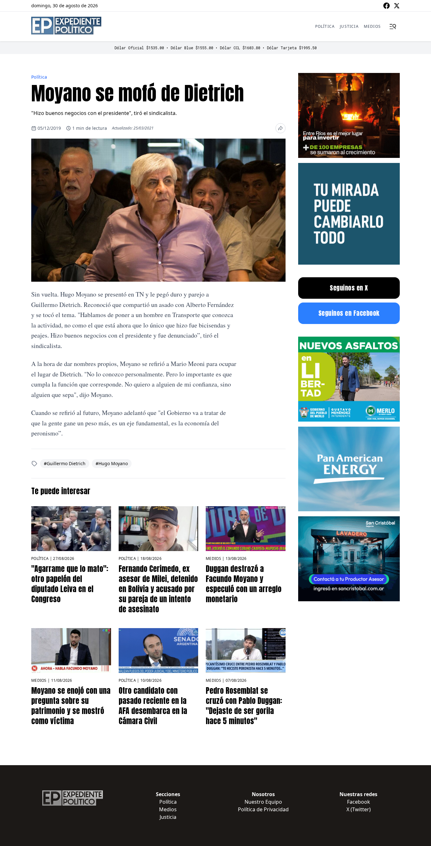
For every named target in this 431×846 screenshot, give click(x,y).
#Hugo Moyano (112, 463)
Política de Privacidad (263, 809)
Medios (372, 26)
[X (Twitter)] (396, 6)
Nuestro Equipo (263, 801)
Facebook (358, 801)
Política (325, 26)
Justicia (349, 26)
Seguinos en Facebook (349, 313)
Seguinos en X (349, 288)
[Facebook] (386, 6)
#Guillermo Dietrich (65, 463)
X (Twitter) (358, 809)
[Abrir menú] (393, 26)
